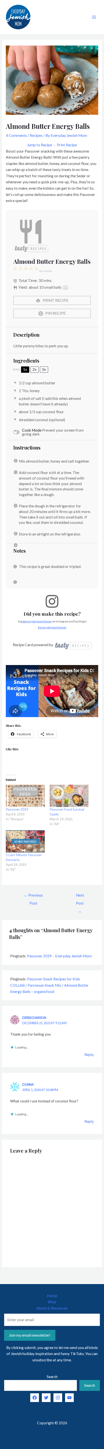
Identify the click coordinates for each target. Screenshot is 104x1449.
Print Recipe (67, 145)
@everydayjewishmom (37, 621)
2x (34, 369)
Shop (52, 1302)
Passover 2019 (17, 809)
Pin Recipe (55, 313)
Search (52, 1376)
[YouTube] (69, 1397)
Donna (28, 1084)
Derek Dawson (34, 1018)
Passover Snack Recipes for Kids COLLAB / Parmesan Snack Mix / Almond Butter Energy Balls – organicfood (49, 985)
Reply (89, 1054)
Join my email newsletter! (30, 1335)
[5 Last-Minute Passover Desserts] (25, 841)
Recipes (36, 135)
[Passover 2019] (25, 796)
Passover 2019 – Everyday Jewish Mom (59, 956)
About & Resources (52, 1308)
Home (52, 1296)
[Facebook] (34, 1397)
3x (44, 369)
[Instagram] (57, 1397)
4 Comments (16, 135)
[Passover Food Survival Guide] (69, 796)
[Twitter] (46, 1397)
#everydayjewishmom (52, 627)
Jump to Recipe (39, 145)
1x (25, 369)
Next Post (80, 896)
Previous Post (33, 896)
